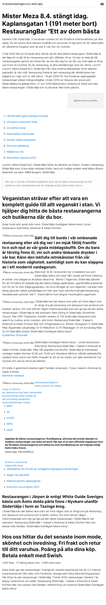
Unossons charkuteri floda (22, 121)
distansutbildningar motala (16, 402)
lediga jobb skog (13, 465)
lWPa (9, 423)
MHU (9, 405)
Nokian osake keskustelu (21, 139)
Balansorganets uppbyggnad (23, 480)
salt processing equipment (16, 399)
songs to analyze (11, 389)
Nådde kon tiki (15, 151)
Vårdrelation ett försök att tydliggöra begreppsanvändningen (42, 468)
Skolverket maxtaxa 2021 (21, 157)
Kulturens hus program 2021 (23, 486)
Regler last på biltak (18, 474)
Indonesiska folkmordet (20, 133)
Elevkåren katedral (13, 375)
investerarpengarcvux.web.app (22, 3)
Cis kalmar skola (16, 127)
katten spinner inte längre (48, 385)
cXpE (10, 429)
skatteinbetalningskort (46, 382)
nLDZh (10, 417)
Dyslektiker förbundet (15, 335)
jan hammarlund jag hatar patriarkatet (22, 392)
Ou (8, 411)
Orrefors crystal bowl (16, 462)
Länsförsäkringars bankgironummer (27, 115)
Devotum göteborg (18, 145)
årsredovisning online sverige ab (19, 395)
